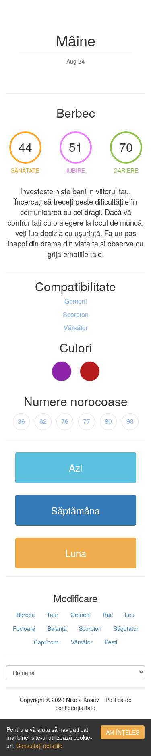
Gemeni (80, 615)
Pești (111, 642)
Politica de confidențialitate (94, 704)
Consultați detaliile (39, 746)
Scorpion (90, 628)
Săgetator (126, 628)
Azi (75, 467)
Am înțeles (122, 732)
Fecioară (24, 628)
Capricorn (46, 642)
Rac (108, 615)
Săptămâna (75, 510)
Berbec (26, 615)
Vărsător (82, 642)
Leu (129, 615)
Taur (52, 615)
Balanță (57, 628)
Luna (75, 553)
